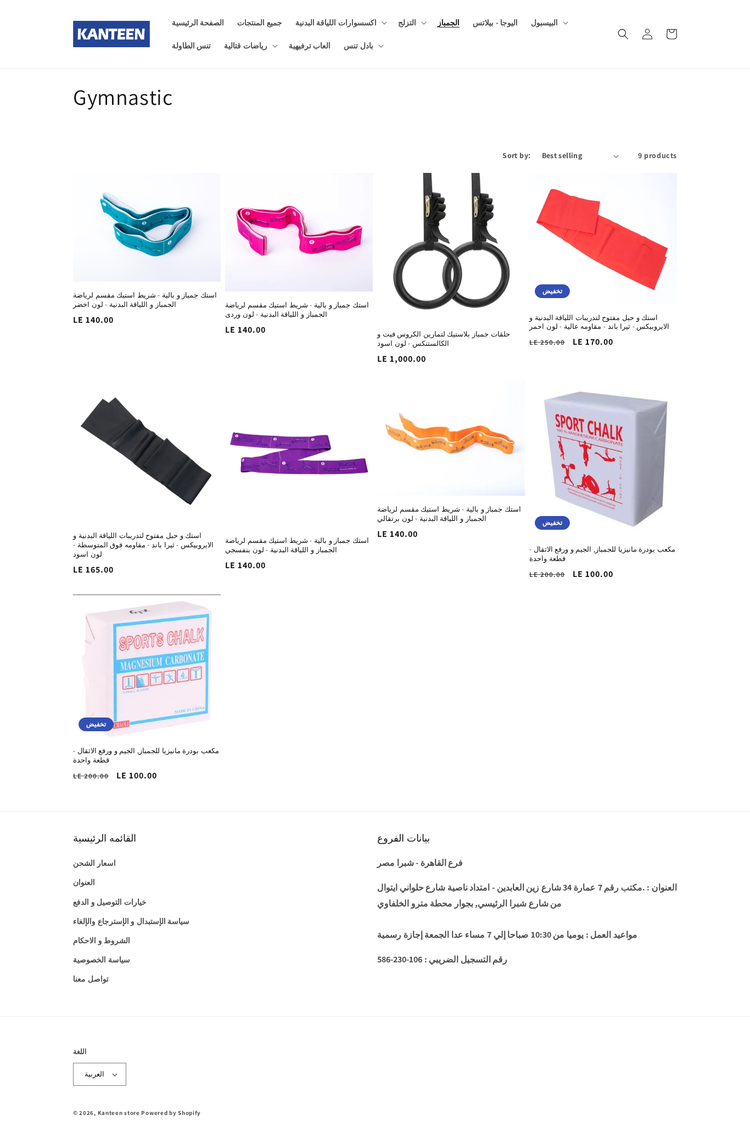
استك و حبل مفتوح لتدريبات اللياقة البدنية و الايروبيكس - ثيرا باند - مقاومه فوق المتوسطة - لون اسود (143, 545)
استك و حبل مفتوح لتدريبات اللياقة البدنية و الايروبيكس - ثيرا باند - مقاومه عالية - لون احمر (599, 322)
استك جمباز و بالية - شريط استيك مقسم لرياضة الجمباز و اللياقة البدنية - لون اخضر (145, 300)
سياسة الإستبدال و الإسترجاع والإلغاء (131, 921)
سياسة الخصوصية (101, 960)
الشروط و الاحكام (101, 940)
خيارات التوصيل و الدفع (110, 902)
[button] (340, 22)
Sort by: (516, 155)
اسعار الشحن (94, 863)
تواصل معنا (91, 979)
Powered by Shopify (171, 1113)
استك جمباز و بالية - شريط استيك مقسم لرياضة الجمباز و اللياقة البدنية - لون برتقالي (449, 514)
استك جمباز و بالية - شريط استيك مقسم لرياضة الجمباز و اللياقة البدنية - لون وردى (297, 310)
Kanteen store (119, 1113)
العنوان (84, 882)
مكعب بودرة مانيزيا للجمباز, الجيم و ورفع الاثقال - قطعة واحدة (602, 554)
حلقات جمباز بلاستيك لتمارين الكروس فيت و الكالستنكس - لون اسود (443, 339)
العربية (94, 1074)
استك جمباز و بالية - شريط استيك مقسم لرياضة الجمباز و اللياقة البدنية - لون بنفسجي (297, 545)
